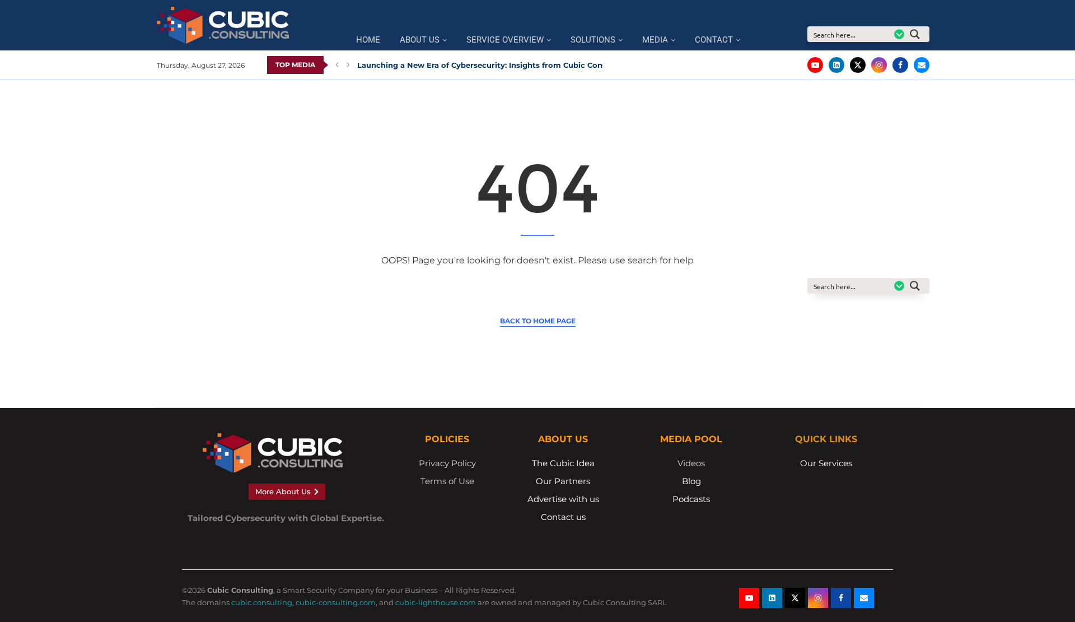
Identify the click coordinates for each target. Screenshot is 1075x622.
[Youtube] (815, 65)
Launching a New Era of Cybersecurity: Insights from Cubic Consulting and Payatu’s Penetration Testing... (561, 65)
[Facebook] (900, 65)
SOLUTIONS (593, 40)
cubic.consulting (261, 602)
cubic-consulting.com (336, 602)
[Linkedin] (836, 65)
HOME (368, 40)
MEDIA (655, 40)
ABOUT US (420, 40)
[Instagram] (879, 65)
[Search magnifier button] (918, 34)
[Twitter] (858, 65)
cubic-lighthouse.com (435, 602)
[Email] (921, 65)
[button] (337, 65)
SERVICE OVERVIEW (505, 40)
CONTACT (714, 40)
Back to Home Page (538, 321)
